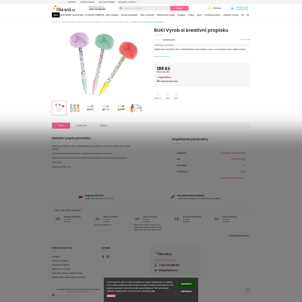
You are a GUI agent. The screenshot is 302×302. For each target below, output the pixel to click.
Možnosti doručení (169, 81)
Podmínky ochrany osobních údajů (67, 273)
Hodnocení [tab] (82, 125)
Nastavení (111, 296)
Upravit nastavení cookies (78, 292)
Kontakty (72, 2)
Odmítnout (186, 291)
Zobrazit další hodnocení (239, 235)
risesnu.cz (107, 256)
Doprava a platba (87, 2)
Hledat (179, 8)
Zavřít (242, 102)
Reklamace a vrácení (127, 2)
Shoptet (64, 295)
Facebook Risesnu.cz (102, 256)
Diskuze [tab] (103, 125)
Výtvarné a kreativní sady (233, 153)
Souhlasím (186, 284)
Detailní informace (161, 56)
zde (153, 291)
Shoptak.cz (77, 295)
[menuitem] (56, 14)
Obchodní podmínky (107, 2)
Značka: (245, 40)
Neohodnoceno (169, 40)
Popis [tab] (61, 125)
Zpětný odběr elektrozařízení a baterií (69, 277)
